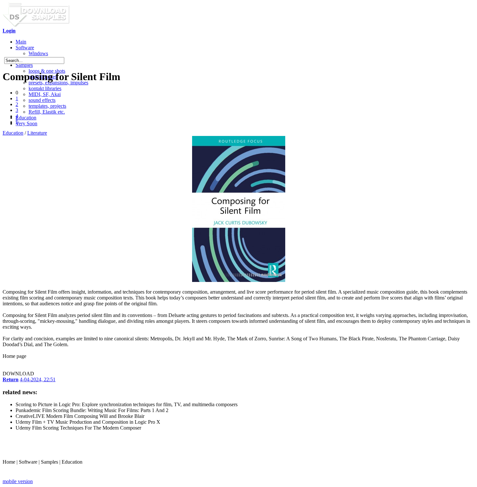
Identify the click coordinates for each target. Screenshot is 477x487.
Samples (24, 65)
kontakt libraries (45, 88)
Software (25, 47)
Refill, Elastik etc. (47, 112)
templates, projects (47, 106)
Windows (38, 53)
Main (21, 41)
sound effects (42, 100)
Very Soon (26, 123)
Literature (37, 133)
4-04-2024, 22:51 (37, 379)
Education (26, 117)
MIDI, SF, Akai (45, 94)
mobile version (18, 481)
